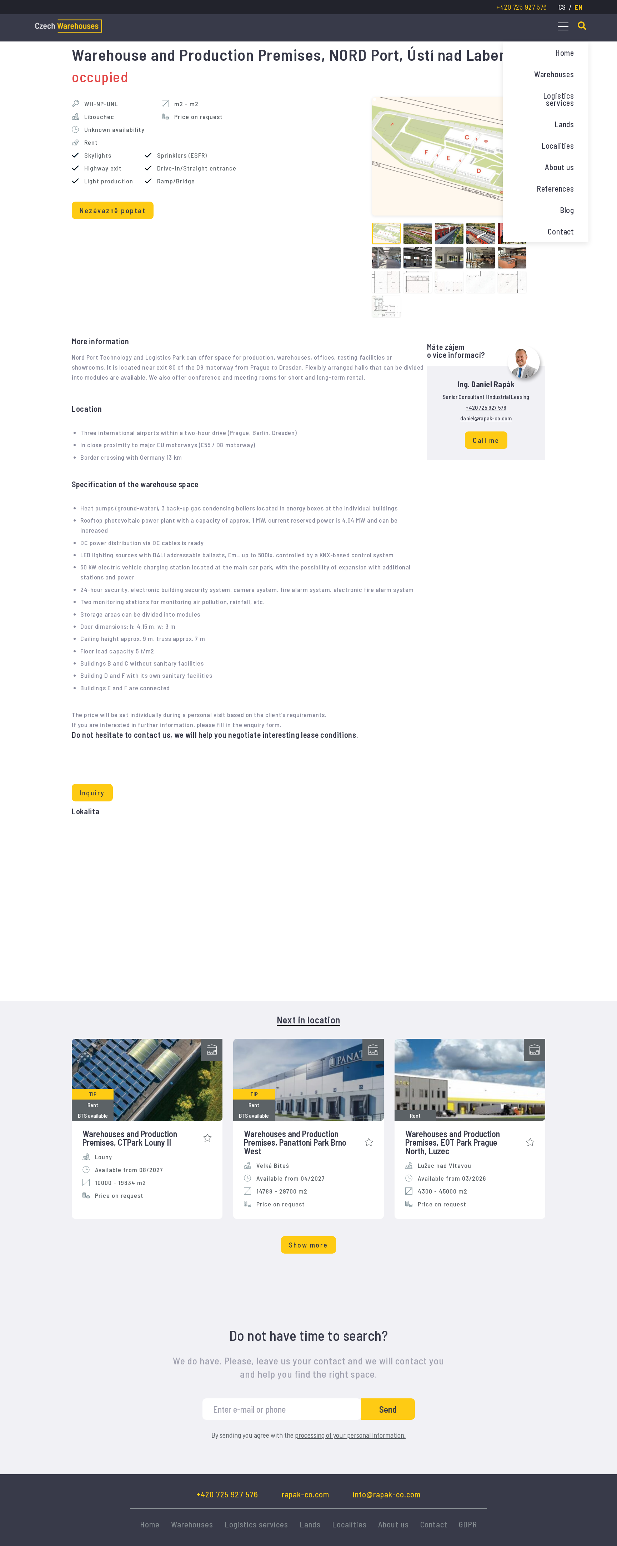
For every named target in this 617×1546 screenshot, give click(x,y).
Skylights (97, 155)
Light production (108, 181)
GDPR (468, 1524)
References (555, 188)
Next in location (308, 1019)
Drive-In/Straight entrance (196, 168)
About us (559, 167)
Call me (486, 440)
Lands (564, 124)
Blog (567, 209)
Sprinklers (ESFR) (182, 155)
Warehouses (554, 74)
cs (562, 7)
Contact (561, 231)
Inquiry (92, 792)
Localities (557, 145)
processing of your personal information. (350, 1435)
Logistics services (558, 99)
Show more (308, 1244)
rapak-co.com (305, 1494)
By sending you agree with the (308, 1434)
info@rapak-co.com (387, 1494)
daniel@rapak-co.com (486, 418)
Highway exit (103, 168)
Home (564, 52)
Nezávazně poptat (113, 210)
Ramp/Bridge (176, 181)
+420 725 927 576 (521, 7)
